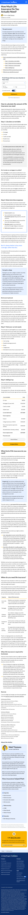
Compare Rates (14, 444)
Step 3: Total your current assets (12, 65)
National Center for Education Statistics (14, 696)
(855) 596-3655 (15, 837)
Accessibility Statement (5, 912)
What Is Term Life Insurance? (7, 702)
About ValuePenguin (20, 861)
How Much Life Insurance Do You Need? (9, 736)
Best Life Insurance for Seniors (7, 738)
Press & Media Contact (21, 866)
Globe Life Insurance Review (7, 715)
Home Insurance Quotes (5, 874)
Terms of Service (19, 872)
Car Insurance (3, 861)
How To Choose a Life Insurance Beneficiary (10, 734)
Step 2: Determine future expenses (13, 63)
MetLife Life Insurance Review (7, 718)
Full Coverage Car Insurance (6, 863)
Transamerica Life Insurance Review (8, 713)
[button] (11, 15)
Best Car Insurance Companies (6, 870)
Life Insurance (9, 851)
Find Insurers (14, 94)
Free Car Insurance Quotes (6, 866)
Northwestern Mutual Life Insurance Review (10, 722)
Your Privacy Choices (20, 876)
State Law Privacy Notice (21, 878)
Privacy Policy (19, 874)
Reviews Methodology (20, 864)
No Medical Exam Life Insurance (8, 709)
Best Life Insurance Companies (7, 726)
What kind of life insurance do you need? (12, 69)
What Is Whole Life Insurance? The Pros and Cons (11, 704)
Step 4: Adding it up (9, 67)
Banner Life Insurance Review (7, 717)
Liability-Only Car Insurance (6, 864)
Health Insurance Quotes (5, 872)
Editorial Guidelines (20, 863)
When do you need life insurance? (11, 72)
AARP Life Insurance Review (7, 720)
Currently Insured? (6, 90)
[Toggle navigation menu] (26, 2)
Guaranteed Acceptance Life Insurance (9, 730)
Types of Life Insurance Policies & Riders (9, 701)
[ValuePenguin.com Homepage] (9, 2)
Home (3, 851)
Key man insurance (17, 684)
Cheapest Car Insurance (5, 868)
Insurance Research (20, 868)
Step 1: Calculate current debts (12, 61)
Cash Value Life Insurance (6, 728)
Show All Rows (14, 439)
